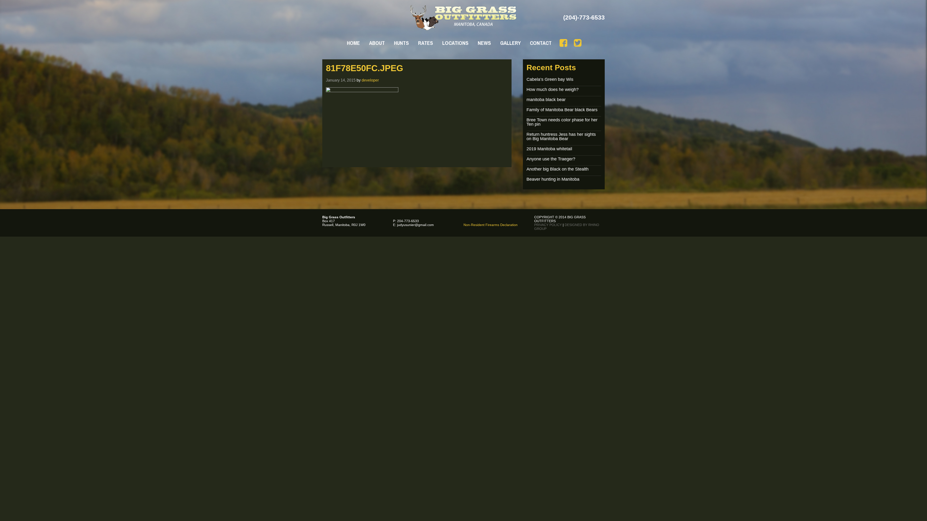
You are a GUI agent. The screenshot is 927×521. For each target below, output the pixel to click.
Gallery (510, 43)
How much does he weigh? (553, 89)
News (484, 43)
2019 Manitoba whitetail (549, 148)
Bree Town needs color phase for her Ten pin (562, 122)
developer (370, 80)
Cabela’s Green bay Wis (550, 79)
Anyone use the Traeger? (551, 159)
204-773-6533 (408, 221)
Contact (541, 43)
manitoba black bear (546, 99)
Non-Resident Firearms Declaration (491, 225)
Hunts (401, 43)
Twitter (577, 42)
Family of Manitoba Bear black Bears (562, 109)
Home (353, 43)
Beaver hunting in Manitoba (553, 179)
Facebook (563, 42)
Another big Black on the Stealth (558, 169)
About (377, 43)
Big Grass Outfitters (464, 17)
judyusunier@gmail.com (415, 225)
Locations (455, 43)
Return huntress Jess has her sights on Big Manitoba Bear (561, 136)
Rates (425, 43)
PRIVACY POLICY (548, 225)
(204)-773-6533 (584, 17)
